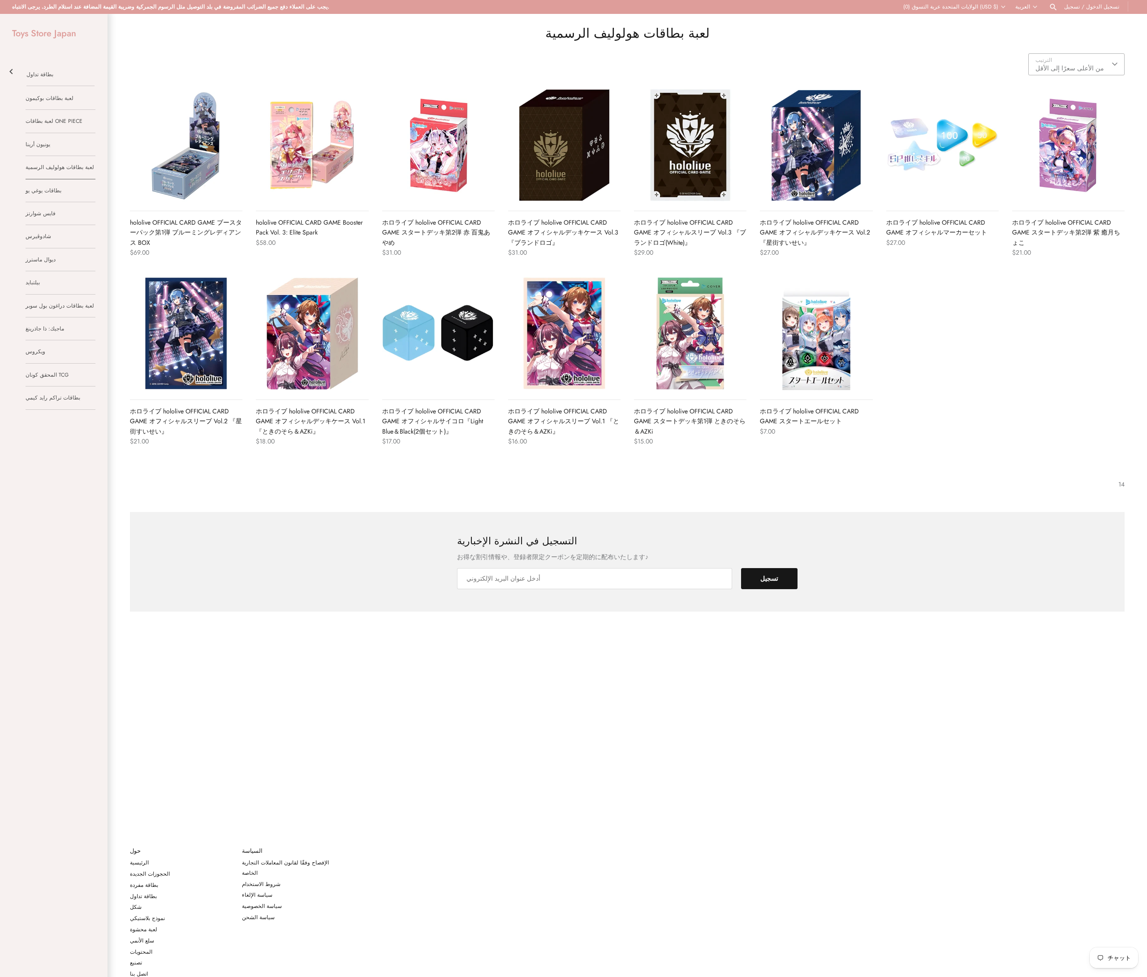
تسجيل (1072, 6)
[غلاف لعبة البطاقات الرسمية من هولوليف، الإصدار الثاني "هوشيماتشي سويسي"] (186, 333)
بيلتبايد (33, 282)
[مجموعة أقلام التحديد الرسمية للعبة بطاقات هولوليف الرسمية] (942, 145)
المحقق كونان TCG (47, 374)
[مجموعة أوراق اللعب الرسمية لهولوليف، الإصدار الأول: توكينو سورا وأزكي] (690, 333)
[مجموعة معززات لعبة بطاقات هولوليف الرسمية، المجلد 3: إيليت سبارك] (312, 145)
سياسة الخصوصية (262, 906)
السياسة (252, 851)
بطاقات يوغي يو (43, 190)
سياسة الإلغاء (257, 895)
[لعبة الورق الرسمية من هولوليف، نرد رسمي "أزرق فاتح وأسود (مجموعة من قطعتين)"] (438, 333)
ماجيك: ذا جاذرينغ (45, 328)
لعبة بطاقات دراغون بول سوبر (60, 305)
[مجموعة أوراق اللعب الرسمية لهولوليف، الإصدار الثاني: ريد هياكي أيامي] (438, 145)
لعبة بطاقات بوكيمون (49, 98)
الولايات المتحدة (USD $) (970, 7)
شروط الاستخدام (261, 884)
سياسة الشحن (258, 917)
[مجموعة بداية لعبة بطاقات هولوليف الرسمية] (816, 333)
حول (135, 851)
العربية (1022, 7)
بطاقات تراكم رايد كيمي (53, 397)
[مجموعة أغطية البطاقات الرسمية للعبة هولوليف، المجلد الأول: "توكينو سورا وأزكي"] (564, 333)
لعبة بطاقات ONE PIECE (54, 121)
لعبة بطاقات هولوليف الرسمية (60, 167)
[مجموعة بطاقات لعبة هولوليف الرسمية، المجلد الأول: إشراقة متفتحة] (186, 145)
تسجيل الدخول (1102, 6)
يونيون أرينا (38, 144)
